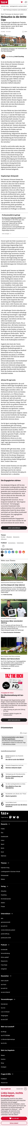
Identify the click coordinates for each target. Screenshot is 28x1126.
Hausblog (4, 895)
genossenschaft (5, 922)
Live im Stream (5, 1012)
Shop (2, 1063)
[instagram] (18, 818)
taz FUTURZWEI (5, 1035)
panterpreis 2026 (6, 937)
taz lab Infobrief (5, 992)
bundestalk (4, 949)
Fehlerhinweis (20, 543)
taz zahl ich (4, 926)
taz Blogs (3, 1031)
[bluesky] (14, 818)
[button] (26, 2)
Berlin (2, 848)
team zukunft (4, 980)
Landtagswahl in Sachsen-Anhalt (10, 871)
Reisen (3, 1055)
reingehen (4, 969)
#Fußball (3, 537)
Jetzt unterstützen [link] (14, 528)
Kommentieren (12, 543)
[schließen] (25, 1088)
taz (5, 813)
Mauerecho (4, 961)
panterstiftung (5, 934)
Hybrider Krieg (5, 867)
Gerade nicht (19, 1089)
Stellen (3, 902)
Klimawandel (4, 875)
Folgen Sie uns (4, 817)
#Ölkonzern (4, 539)
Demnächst (4, 1004)
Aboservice (4, 1082)
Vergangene (4, 1015)
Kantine (3, 1059)
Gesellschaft (4, 836)
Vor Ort (3, 1008)
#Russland (9, 537)
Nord (2, 852)
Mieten (3, 879)
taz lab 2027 (4, 1019)
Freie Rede (4, 965)
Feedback (4, 1078)
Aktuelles (3, 891)
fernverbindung (5, 953)
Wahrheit (3, 856)
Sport (2, 844)
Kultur (2, 840)
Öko (2, 832)
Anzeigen (3, 1067)
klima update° (5, 957)
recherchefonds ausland (8, 930)
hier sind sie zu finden (9, 744)
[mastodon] (10, 818)
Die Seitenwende (6, 899)
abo (2, 918)
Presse (3, 906)
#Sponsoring (16, 537)
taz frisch (3, 984)
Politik (3, 829)
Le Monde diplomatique (8, 1039)
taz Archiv (4, 1043)
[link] (5, 6)
